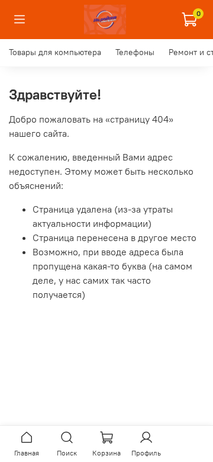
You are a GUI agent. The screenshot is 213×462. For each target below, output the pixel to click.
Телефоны (134, 52)
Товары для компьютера (55, 52)
